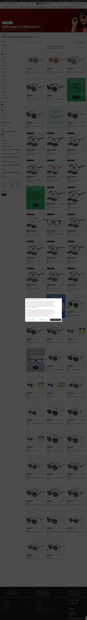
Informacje (34, 307)
